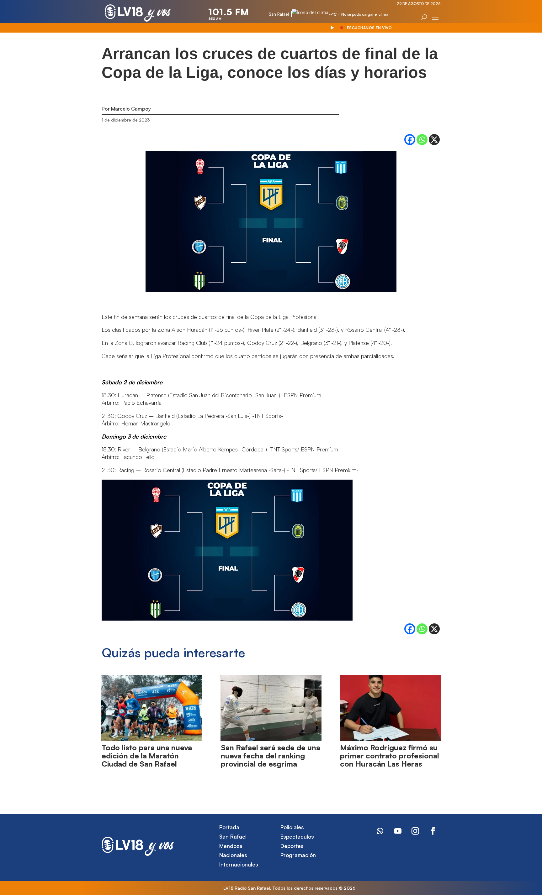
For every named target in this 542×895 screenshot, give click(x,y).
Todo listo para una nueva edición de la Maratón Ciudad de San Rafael (147, 756)
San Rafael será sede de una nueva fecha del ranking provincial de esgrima (270, 756)
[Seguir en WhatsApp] (380, 831)
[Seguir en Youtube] (397, 831)
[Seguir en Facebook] (432, 831)
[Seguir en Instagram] (415, 831)
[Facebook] (409, 139)
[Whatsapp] (422, 139)
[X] (434, 139)
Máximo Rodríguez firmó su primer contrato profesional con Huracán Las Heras (389, 756)
